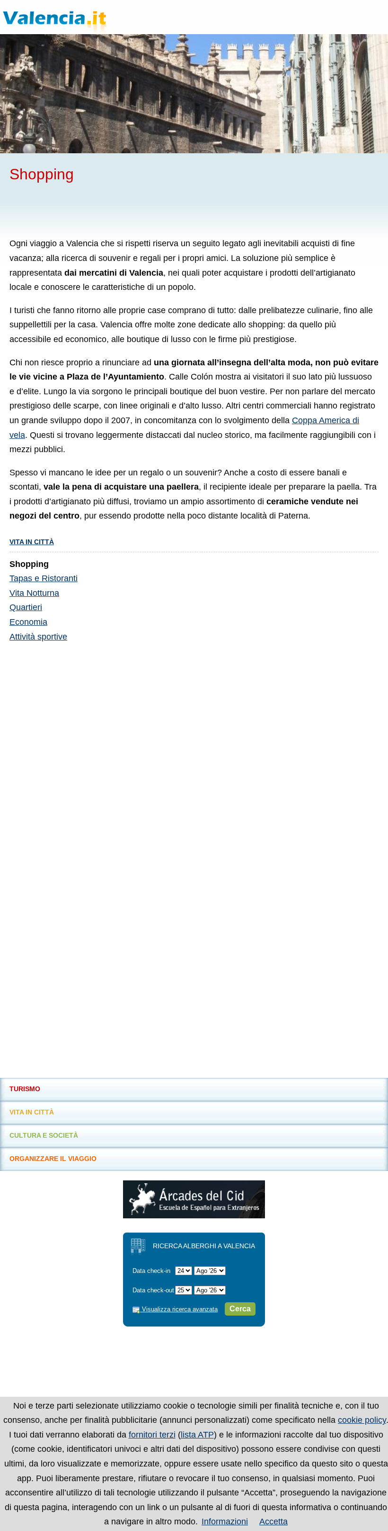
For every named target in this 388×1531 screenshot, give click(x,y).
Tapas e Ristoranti (43, 578)
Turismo (24, 1089)
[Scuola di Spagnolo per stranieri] (194, 1215)
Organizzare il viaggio (53, 1158)
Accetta (273, 1521)
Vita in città (31, 542)
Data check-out (153, 1290)
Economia (28, 622)
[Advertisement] (120, 209)
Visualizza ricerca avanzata (179, 1309)
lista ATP (197, 1434)
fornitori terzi (152, 1434)
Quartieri (25, 607)
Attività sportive (38, 636)
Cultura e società (43, 1135)
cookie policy (362, 1420)
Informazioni (225, 1521)
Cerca (240, 1309)
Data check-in (151, 1270)
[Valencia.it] (73, 17)
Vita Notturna (34, 593)
